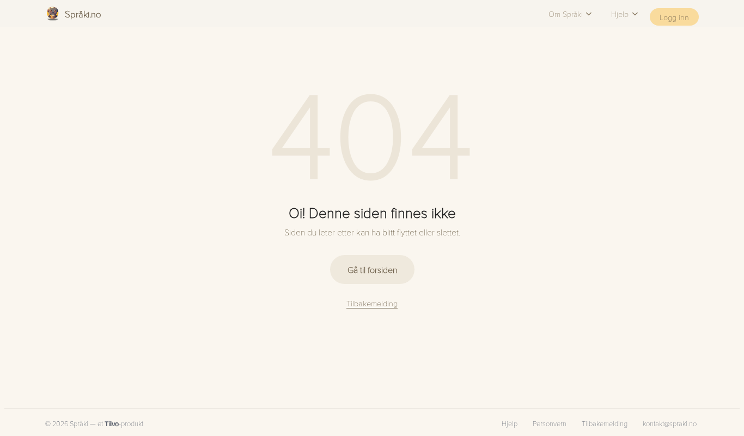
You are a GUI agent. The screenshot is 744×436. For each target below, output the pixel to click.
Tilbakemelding (372, 303)
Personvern (549, 423)
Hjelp (620, 13)
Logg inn (674, 16)
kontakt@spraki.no (670, 423)
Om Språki (565, 13)
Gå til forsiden (372, 269)
